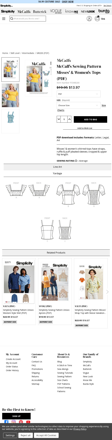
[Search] (11, 19)
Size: (63, 100)
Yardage (57, 173)
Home (5, 53)
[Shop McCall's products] (24, 11)
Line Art (57, 166)
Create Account (13, 359)
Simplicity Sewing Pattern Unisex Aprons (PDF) (54, 311)
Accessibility (37, 380)
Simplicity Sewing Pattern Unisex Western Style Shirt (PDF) (18, 311)
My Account (11, 362)
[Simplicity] (6, 5)
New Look (88, 376)
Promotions (37, 369)
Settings (10, 435)
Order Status (12, 366)
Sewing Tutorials (65, 372)
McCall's (87, 365)
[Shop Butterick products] (40, 11)
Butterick (87, 369)
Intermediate (28, 53)
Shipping (36, 372)
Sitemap (35, 384)
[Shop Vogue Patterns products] (56, 11)
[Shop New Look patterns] (88, 11)
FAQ (34, 365)
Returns (35, 376)
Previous (2, 292)
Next (107, 292)
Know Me (87, 380)
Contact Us (37, 361)
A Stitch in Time (64, 365)
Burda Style (88, 384)
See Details (107, 5)
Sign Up (16, 416)
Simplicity (87, 361)
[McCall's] (84, 60)
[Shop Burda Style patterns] (104, 11)
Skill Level (15, 53)
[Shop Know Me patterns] (72, 11)
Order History (12, 370)
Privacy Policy (79, 429)
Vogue (86, 372)
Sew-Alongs (62, 369)
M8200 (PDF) (43, 53)
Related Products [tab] (56, 252)
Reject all (25, 435)
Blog (59, 361)
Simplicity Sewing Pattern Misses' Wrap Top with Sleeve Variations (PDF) (90, 312)
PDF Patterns (63, 384)
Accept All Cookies (46, 435)
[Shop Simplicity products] (8, 11)
